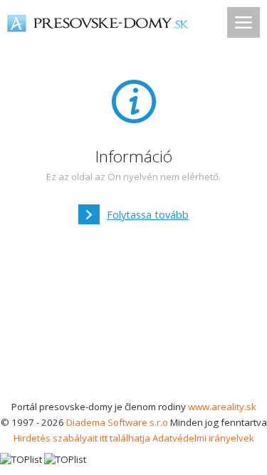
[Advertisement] (133, 317)
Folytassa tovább (148, 214)
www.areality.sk (222, 406)
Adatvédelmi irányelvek (203, 438)
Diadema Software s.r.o (117, 422)
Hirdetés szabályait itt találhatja (82, 438)
